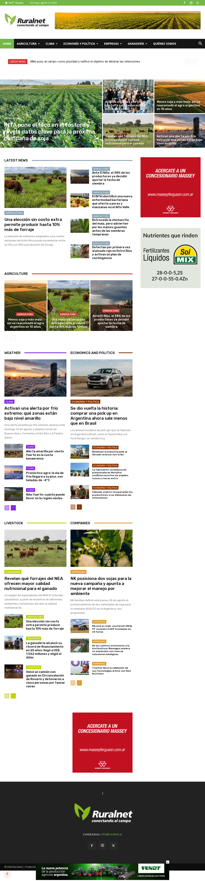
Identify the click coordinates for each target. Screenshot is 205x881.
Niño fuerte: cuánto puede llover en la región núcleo (45, 496)
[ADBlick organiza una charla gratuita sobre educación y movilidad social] (128, 96)
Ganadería (136, 43)
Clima (50, 43)
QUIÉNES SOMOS (164, 43)
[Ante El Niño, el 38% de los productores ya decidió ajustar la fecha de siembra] (79, 177)
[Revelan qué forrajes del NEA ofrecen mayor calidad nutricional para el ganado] (128, 131)
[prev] (188, 61)
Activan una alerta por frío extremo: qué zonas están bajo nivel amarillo (31, 413)
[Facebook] (184, 3)
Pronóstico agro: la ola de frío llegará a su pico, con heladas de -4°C (45, 476)
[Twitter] (198, 3)
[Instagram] (191, 3)
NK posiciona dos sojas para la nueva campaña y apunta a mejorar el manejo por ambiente (100, 586)
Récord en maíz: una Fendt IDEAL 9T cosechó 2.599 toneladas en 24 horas (112, 629)
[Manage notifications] (7, 874)
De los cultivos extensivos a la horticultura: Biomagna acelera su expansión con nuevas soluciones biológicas (111, 650)
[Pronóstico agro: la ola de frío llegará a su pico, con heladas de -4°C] (13, 473)
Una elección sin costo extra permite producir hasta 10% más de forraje (33, 224)
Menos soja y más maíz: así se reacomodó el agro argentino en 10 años (25, 323)
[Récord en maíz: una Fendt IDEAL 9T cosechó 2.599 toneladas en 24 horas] (79, 626)
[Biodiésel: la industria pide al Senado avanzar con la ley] (79, 452)
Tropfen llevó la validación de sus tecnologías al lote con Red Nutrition (111, 670)
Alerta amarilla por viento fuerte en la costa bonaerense (45, 455)
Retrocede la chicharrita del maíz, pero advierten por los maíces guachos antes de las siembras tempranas (110, 227)
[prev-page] (6, 337)
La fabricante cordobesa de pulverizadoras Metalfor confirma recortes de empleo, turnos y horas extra (110, 474)
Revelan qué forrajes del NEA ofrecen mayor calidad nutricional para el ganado (33, 583)
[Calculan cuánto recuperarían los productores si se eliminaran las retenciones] (79, 492)
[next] (194, 61)
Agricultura (27, 43)
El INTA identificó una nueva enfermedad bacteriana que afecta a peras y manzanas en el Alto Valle (112, 202)
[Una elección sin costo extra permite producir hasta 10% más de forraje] (35, 187)
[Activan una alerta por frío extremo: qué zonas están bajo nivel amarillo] (179, 131)
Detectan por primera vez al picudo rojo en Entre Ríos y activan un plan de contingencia (112, 252)
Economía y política (79, 43)
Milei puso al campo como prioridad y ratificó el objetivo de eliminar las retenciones (85, 61)
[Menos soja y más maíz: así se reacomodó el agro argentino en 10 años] (179, 96)
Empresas (111, 43)
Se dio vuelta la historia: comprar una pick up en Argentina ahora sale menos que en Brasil (98, 416)
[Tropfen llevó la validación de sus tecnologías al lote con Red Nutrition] (79, 668)
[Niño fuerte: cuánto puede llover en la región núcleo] (13, 494)
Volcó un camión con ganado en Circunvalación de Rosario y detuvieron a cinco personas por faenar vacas (45, 679)
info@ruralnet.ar (111, 834)
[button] (200, 44)
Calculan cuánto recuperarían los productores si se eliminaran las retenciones (112, 495)
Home (7, 43)
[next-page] (13, 337)
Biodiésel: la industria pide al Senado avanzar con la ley (109, 453)
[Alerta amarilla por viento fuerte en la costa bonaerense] (13, 451)
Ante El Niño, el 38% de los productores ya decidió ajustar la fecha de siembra (111, 178)
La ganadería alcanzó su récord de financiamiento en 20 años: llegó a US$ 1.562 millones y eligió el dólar (44, 650)
